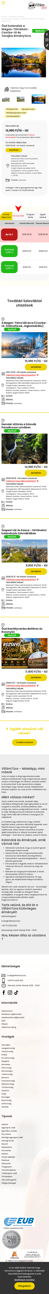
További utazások (24, 742)
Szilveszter (6, 1163)
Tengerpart (7, 1167)
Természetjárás (12, 116)
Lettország (6, 1103)
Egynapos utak (28, 109)
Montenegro (7, 1071)
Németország (8, 1084)
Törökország (7, 1087)
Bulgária (5, 1061)
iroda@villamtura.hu (16, 975)
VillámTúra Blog (9, 1027)
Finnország (6, 1067)
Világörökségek (9, 1183)
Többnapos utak (9, 1173)
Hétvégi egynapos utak (16, 113)
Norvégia (6, 1097)
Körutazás (6, 1150)
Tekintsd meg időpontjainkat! (21, 375)
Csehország (7, 1074)
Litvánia (5, 1107)
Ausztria (5, 1090)
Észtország (6, 1100)
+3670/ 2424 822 (15, 980)
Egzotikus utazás (9, 1131)
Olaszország (7, 1051)
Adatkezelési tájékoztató (13, 1017)
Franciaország (8, 1081)
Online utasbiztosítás (13, 1228)
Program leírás (31, 215)
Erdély (4, 1054)
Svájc (4, 1094)
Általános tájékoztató (11, 1014)
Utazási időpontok (6, 215)
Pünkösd (5, 1160)
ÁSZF (4, 1020)
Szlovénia (6, 1064)
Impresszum (7, 1011)
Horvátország (8, 1058)
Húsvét (5, 1144)
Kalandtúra (7, 1147)
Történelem (7, 1176)
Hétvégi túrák (11, 109)
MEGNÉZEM (13, 150)
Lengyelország (8, 1048)
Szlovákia (6, 1045)
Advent (5, 1124)
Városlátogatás (9, 1180)
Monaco (5, 1077)
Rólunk (5, 1024)
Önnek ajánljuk (8, 1157)
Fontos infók (18, 216)
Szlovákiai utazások (16, 16)
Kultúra (5, 1153)
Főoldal (4, 16)
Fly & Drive (6, 1134)
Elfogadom (24, 1285)
